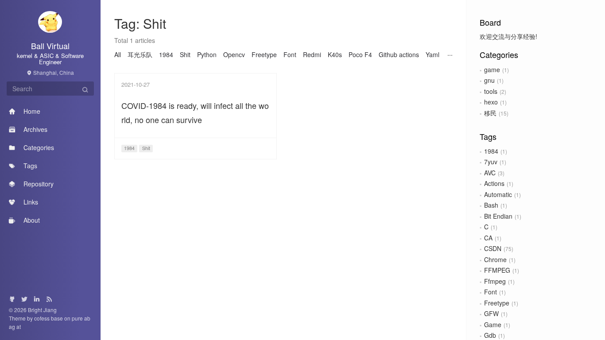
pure (77, 318)
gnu (489, 80)
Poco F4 (360, 54)
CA (488, 237)
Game (492, 324)
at (18, 326)
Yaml (432, 54)
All (117, 54)
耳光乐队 (140, 54)
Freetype (496, 302)
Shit (185, 54)
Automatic (498, 194)
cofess (42, 318)
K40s (335, 54)
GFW (491, 313)
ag (12, 326)
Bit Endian (498, 216)
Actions (494, 183)
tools (490, 91)
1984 (491, 151)
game (492, 69)
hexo (491, 101)
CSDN (492, 248)
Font (490, 291)
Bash (491, 205)
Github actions (399, 54)
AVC (490, 172)
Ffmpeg (495, 281)
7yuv (490, 161)
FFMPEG (497, 270)
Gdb (490, 335)
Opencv (234, 54)
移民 (490, 112)
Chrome (495, 259)
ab (87, 318)
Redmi (312, 54)
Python (207, 54)
